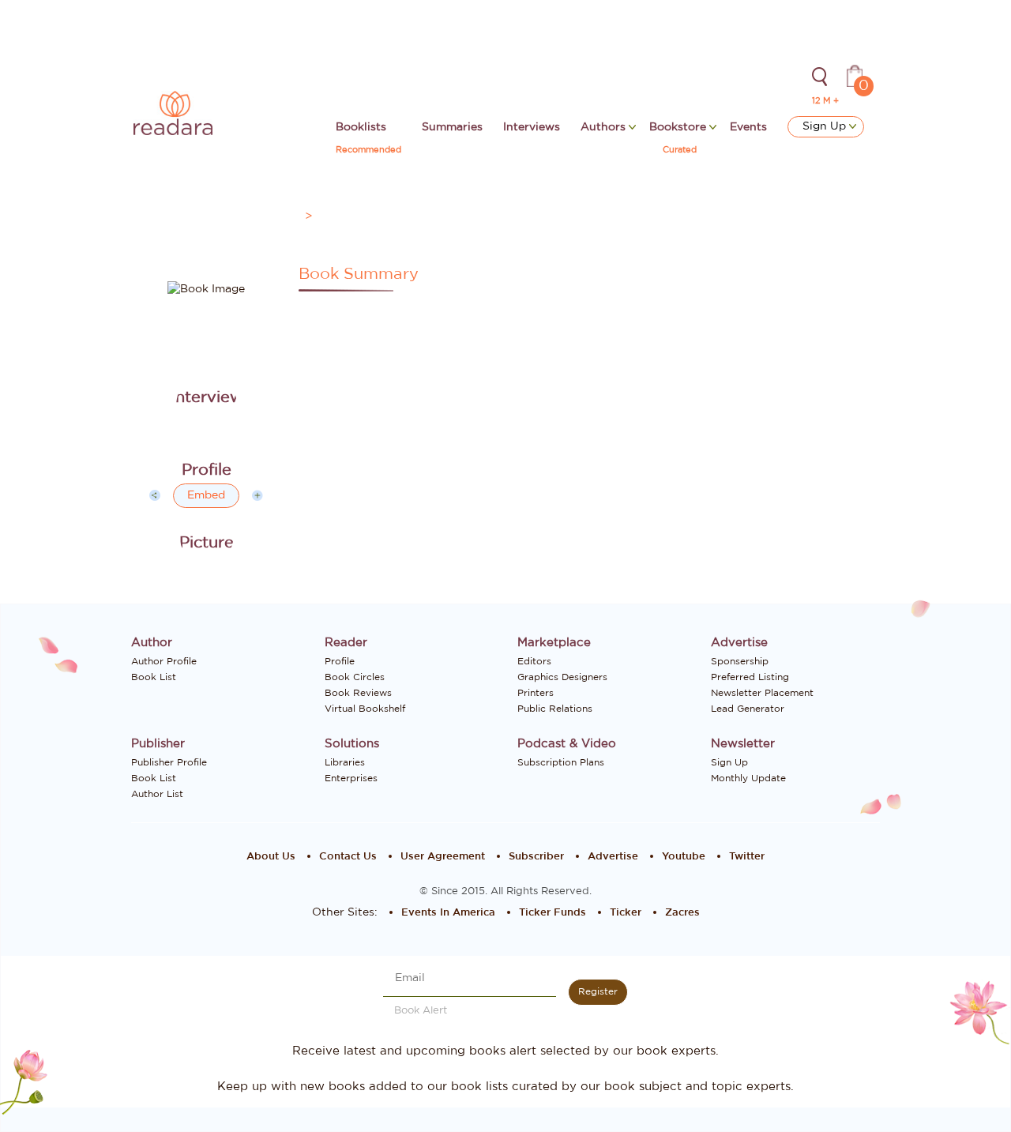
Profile (340, 661)
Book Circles (355, 677)
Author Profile (164, 661)
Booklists (361, 127)
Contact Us (348, 857)
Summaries (452, 127)
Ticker (625, 913)
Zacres (682, 913)
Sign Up (825, 126)
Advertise (613, 857)
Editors (534, 661)
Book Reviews (358, 693)
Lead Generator (747, 708)
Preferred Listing (750, 677)
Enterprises (351, 778)
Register (598, 991)
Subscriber (536, 857)
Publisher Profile (169, 762)
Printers (535, 693)
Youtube (683, 857)
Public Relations (554, 708)
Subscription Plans (560, 762)
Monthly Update (748, 778)
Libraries (345, 762)
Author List (157, 794)
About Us (270, 857)
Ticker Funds (552, 913)
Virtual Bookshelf (365, 708)
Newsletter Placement (762, 693)
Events (748, 127)
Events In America (448, 913)
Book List (153, 677)
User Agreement (442, 857)
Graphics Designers (562, 677)
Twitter (747, 857)
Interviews (531, 127)
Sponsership (740, 661)
